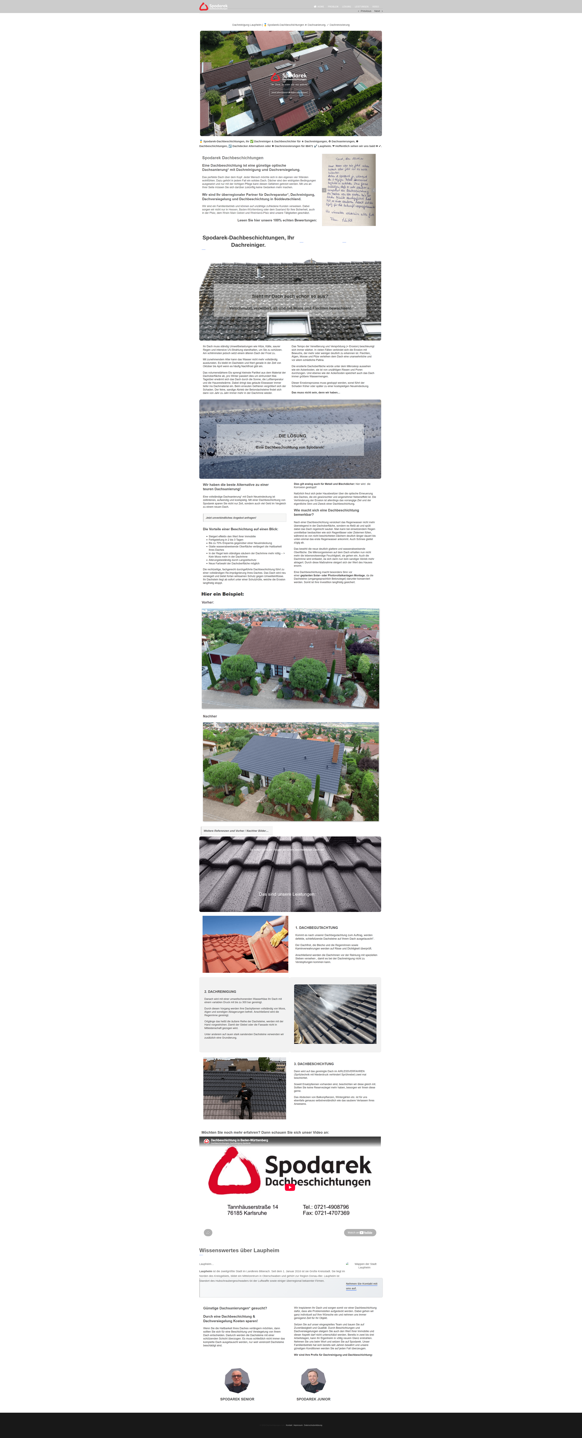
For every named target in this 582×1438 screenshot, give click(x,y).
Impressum (298, 1425)
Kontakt (289, 1425)
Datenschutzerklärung (313, 1425)
